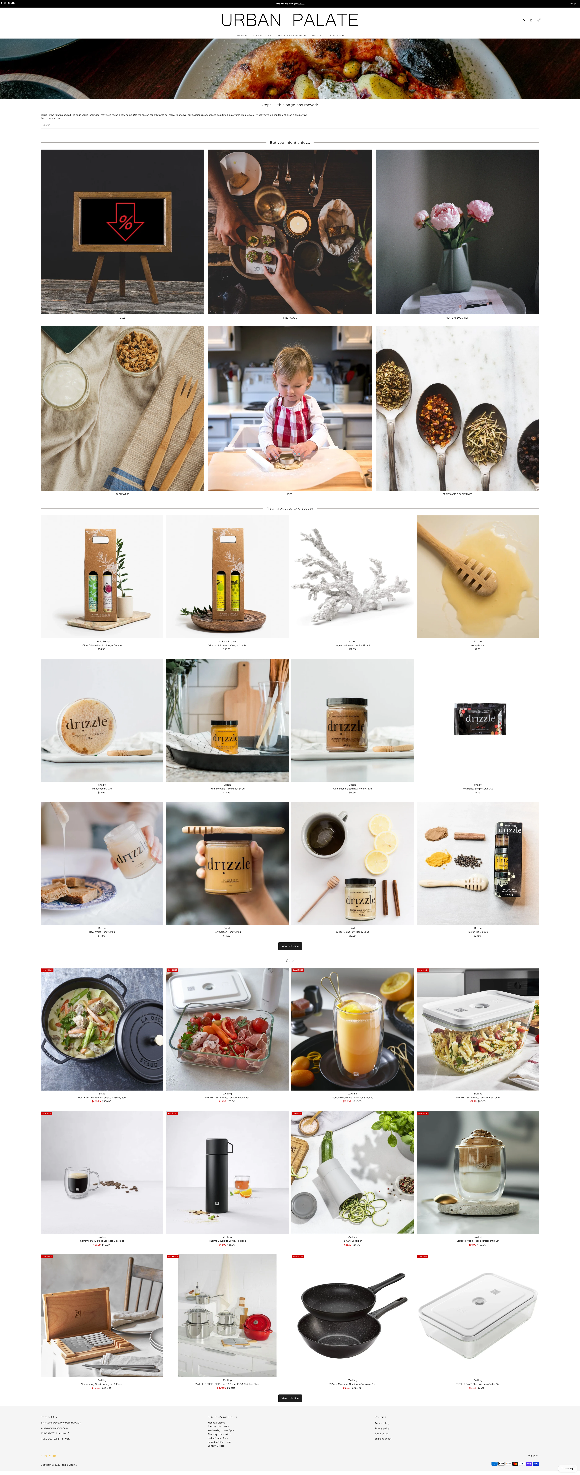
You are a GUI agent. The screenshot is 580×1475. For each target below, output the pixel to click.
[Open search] (524, 20)
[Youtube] (13, 3)
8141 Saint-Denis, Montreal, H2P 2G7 (61, 1422)
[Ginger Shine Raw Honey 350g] (352, 863)
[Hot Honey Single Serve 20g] (478, 720)
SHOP (240, 35)
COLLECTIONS (262, 35)
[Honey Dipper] (478, 576)
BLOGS (316, 35)
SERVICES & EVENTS (290, 35)
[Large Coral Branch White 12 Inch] (352, 576)
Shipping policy (383, 1438)
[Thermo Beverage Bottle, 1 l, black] (227, 1172)
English (572, 3)
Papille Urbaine (69, 1464)
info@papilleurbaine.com (54, 1428)
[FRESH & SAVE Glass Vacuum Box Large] (478, 1029)
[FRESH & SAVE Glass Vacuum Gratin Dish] (478, 1315)
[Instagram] (5, 3)
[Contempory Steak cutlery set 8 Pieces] (102, 1315)
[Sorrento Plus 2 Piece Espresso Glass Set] (102, 1172)
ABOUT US (335, 35)
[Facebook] (1, 3)
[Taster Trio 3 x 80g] (478, 863)
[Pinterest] (8, 3)
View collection (290, 946)
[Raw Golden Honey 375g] (227, 863)
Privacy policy (382, 1428)
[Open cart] (537, 20)
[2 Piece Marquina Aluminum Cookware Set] (352, 1315)
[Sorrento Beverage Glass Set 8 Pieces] (352, 1029)
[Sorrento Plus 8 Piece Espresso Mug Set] (478, 1172)
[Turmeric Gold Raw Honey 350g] (227, 720)
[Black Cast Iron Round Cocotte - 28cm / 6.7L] (102, 1029)
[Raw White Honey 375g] (102, 863)
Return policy (382, 1423)
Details (301, 3)
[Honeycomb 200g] (102, 720)
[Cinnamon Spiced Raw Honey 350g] (352, 720)
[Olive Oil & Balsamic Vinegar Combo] (102, 576)
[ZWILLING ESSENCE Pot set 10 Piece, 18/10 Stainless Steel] (227, 1315)
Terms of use (381, 1433)
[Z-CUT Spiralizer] (352, 1172)
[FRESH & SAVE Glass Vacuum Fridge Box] (227, 1029)
